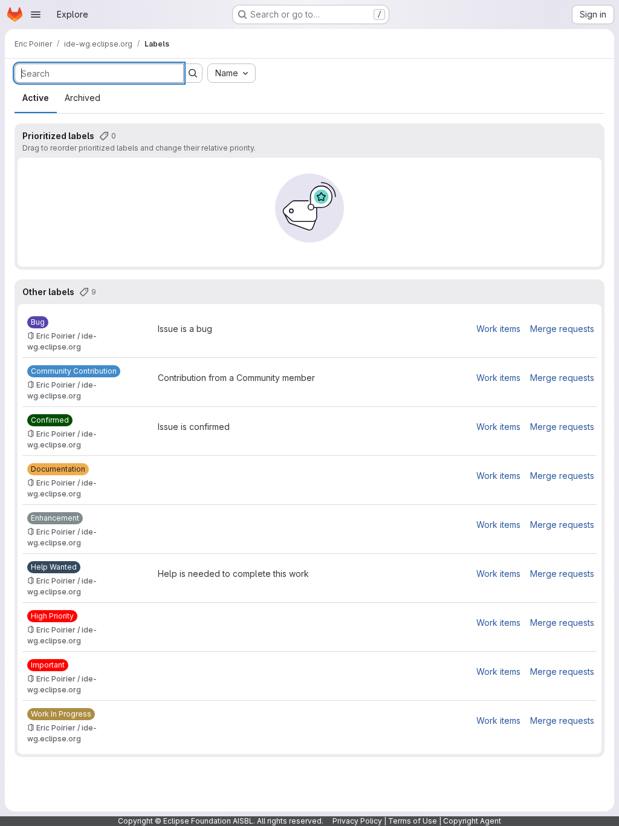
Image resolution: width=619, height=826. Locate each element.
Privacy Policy (357, 820)
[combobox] (231, 73)
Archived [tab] (82, 98)
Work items (498, 329)
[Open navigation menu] (35, 14)
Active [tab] (35, 98)
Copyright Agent (472, 820)
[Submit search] (193, 73)
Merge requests (562, 329)
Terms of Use (412, 820)
